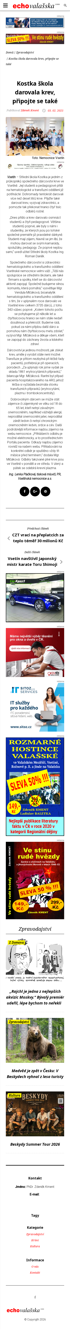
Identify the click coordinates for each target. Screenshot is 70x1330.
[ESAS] (35, 597)
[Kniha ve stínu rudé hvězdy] (35, 39)
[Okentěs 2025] (35, 652)
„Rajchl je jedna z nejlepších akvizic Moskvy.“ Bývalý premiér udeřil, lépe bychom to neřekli (35, 997)
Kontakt (35, 1272)
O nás (35, 1266)
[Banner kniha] (35, 786)
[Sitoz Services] (35, 707)
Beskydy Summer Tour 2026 (35, 1144)
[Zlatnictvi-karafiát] (35, 166)
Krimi (35, 1240)
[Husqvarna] (35, 22)
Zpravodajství (25, 52)
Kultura (35, 1246)
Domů (9, 52)
